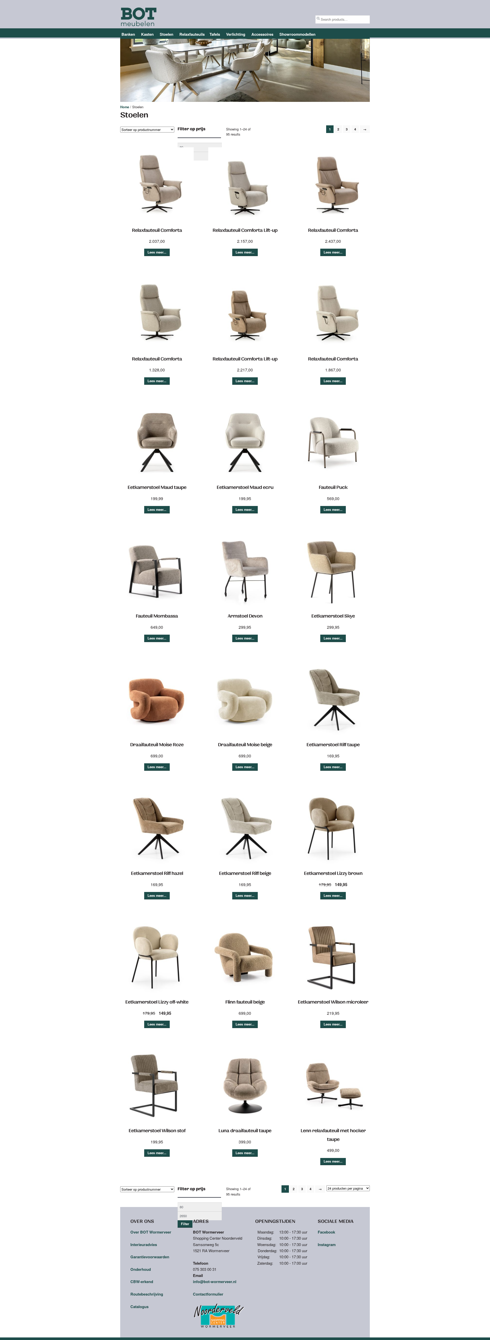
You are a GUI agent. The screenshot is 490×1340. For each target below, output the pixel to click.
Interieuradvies (143, 1244)
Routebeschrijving (146, 1294)
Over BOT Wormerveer (150, 1232)
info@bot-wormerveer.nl (214, 1281)
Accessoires (262, 34)
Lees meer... (157, 252)
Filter (185, 1224)
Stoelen (166, 34)
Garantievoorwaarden (149, 1257)
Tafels (215, 34)
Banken (128, 34)
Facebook (326, 1232)
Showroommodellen (297, 34)
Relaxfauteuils (192, 34)
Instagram (327, 1244)
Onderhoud (140, 1269)
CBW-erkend (141, 1281)
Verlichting (235, 34)
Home (124, 107)
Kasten (147, 34)
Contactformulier (208, 1294)
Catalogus (139, 1306)
